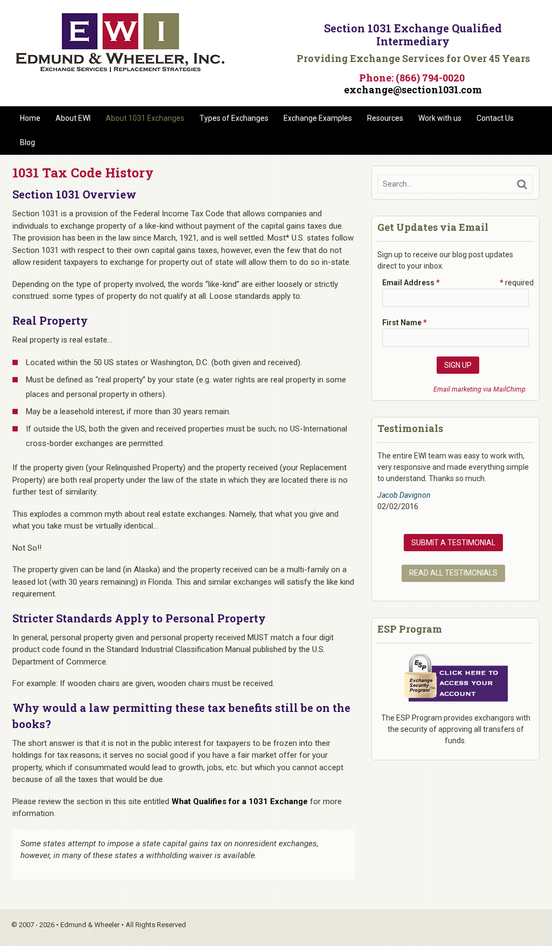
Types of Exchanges (233, 118)
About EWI (73, 118)
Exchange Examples (318, 118)
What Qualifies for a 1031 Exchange (239, 801)
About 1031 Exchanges (145, 118)
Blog (27, 142)
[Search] (522, 184)
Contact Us (495, 118)
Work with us (439, 118)
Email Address (411, 282)
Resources (385, 118)
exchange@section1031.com (413, 89)
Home (30, 118)
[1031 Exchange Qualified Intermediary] (120, 68)
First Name (404, 322)
